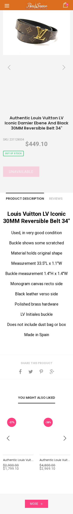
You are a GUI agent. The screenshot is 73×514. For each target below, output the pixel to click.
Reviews (56, 198)
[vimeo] (41, 371)
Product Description (25, 198)
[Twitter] (30, 371)
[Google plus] (52, 371)
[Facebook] (20, 371)
